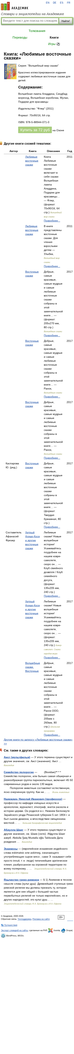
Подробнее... (52, 220)
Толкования (37, 31)
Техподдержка (24, 919)
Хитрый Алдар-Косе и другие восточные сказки (32, 540)
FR (68, 3)
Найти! (65, 20)
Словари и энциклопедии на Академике (32, 14)
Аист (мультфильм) (17, 757)
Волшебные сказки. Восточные (32, 667)
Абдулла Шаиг (13, 829)
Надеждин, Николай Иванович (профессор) (33, 798)
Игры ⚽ (54, 44)
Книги (54, 37)
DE (54, 3)
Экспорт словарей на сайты (14, 930)
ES (61, 3)
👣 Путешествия (9, 925)
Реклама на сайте (41, 919)
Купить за (35, 130)
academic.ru (14, 6)
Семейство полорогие (19, 772)
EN (47, 3)
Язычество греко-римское (21, 879)
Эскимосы (11, 848)
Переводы (20, 37)
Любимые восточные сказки (31, 160)
